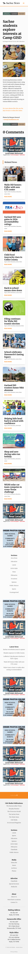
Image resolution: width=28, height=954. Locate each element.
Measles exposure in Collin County (14, 653)
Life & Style (18, 425)
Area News (13, 191)
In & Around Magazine (14, 822)
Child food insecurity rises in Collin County (13, 257)
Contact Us (14, 902)
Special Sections (14, 884)
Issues (14, 865)
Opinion (14, 582)
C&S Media (14, 820)
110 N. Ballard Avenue (14, 939)
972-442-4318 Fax (14, 937)
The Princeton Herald (14, 811)
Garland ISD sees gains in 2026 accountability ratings (12, 220)
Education (21, 41)
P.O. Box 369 (14, 913)
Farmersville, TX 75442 (14, 928)
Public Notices (14, 585)
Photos (14, 871)
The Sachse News (14, 814)
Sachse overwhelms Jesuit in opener (14, 649)
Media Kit (14, 887)
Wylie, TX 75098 (14, 915)
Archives (14, 868)
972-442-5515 (14, 935)
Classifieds (14, 849)
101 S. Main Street (14, 926)
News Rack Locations (14, 899)
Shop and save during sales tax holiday (12, 454)
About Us (14, 897)
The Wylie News (14, 817)
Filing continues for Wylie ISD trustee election (12, 321)
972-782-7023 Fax (14, 924)
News (9, 194)
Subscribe (14, 862)
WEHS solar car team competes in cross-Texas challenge (13, 488)
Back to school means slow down (13, 289)
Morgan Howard (8, 41)
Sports (14, 589)
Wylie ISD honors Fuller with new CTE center (12, 187)
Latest (5, 194)
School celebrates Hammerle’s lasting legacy (14, 354)
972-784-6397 (14, 922)
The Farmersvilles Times (14, 806)
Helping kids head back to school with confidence (13, 421)
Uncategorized (14, 592)
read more (8, 196)
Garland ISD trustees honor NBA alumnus (14, 387)
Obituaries (14, 575)
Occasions (14, 578)
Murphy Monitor (14, 809)
